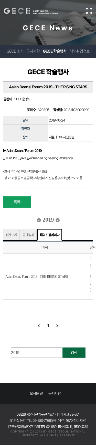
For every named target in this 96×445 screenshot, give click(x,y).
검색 (74, 352)
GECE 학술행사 (55, 51)
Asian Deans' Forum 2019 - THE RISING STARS (36, 277)
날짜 (92, 247)
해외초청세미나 (49, 235)
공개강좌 (28, 235)
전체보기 (11, 235)
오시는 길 (36, 393)
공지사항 (33, 51)
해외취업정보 (80, 51)
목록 (16, 202)
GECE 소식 (15, 51)
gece (36, 11)
